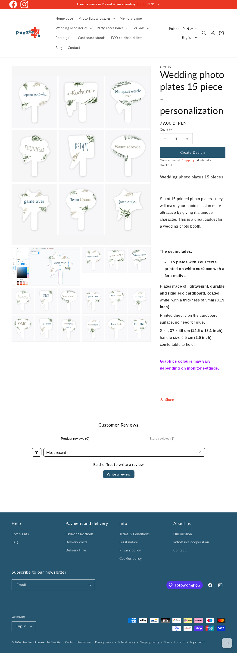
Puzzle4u (28, 642)
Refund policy (126, 642)
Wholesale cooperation (191, 542)
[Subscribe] (89, 584)
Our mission (182, 534)
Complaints (20, 534)
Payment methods (79, 534)
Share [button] (169, 400)
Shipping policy (150, 642)
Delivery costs (76, 542)
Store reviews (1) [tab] (162, 438)
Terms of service (174, 642)
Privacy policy (130, 550)
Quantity (166, 129)
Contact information (77, 642)
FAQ (15, 542)
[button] (96, 18)
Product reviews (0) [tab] (75, 438)
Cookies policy (130, 558)
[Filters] (36, 452)
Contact (179, 550)
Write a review (119, 474)
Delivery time (75, 550)
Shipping (188, 160)
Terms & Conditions (134, 534)
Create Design (192, 152)
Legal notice (128, 542)
